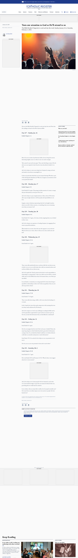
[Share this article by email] (26, 122)
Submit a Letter (28, 415)
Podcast (51, 12)
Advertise (57, 12)
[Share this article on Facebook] (29, 122)
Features (30, 12)
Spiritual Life (10, 27)
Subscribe (74, 12)
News (20, 12)
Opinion (24, 12)
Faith (35, 12)
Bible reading (4, 27)
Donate (66, 12)
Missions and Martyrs (43, 12)
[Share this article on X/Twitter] (23, 122)
